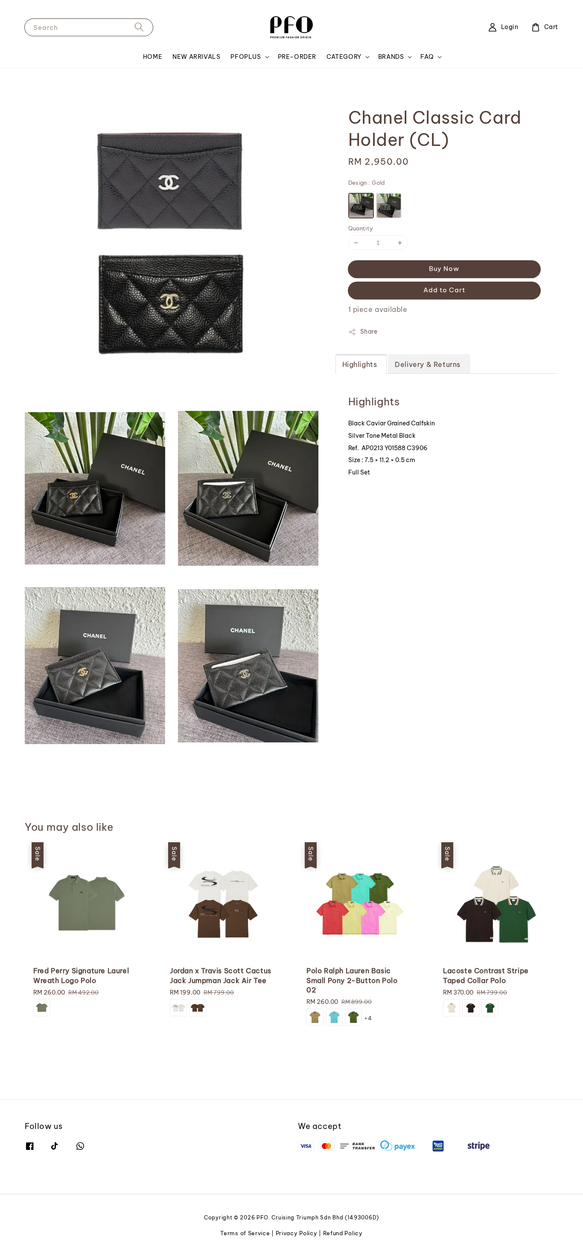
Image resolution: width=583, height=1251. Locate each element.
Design (366, 182)
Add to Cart (444, 290)
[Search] (139, 27)
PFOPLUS (245, 57)
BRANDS (391, 57)
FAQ (427, 57)
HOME (152, 57)
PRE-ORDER (297, 57)
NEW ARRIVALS (196, 57)
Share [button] (369, 331)
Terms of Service (245, 1233)
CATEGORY (343, 57)
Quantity (360, 228)
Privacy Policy (297, 1233)
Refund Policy (343, 1233)
